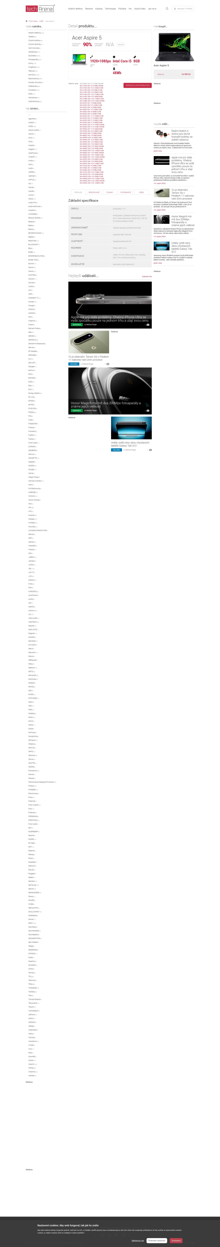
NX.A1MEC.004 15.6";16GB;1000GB (92, 101)
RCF (31, 847)
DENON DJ (33, 340)
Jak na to (152, 9)
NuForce (32, 732)
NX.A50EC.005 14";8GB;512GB (90, 114)
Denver (31, 347)
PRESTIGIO (33, 820)
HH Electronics (35, 488)
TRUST (32, 1007)
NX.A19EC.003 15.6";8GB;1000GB (91, 86)
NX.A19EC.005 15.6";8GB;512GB (91, 90)
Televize (33, 71)
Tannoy (32, 973)
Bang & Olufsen (35, 218)
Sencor (32, 889)
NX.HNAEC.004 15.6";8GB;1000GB (92, 146)
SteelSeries (33, 950)
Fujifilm (32, 435)
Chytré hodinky (35, 40)
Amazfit (32, 157)
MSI (31, 691)
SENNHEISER (34, 893)
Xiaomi (32, 1064)
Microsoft (33, 675)
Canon (32, 267)
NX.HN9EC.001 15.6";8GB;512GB (91, 144)
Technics (32, 980)
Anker (31, 161)
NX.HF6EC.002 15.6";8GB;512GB (91, 131)
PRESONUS (33, 816)
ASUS (32, 199)
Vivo (31, 1049)
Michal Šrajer (92, 325)
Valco (31, 1034)
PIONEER (33, 790)
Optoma (32, 755)
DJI (30, 359)
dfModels (32, 355)
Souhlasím (176, 1241)
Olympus (33, 740)
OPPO (31, 752)
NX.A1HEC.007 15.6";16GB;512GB (91, 94)
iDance (31, 534)
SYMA (31, 969)
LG (31, 614)
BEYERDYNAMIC (36, 233)
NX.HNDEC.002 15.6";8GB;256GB (91, 148)
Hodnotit (121, 44)
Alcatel (31, 145)
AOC (31, 164)
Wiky (31, 1053)
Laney (31, 599)
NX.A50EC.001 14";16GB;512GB (91, 109)
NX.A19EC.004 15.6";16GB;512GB (91, 88)
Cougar (32, 305)
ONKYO (32, 748)
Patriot (31, 774)
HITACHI (32, 496)
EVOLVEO (32, 408)
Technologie (110, 9)
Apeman (32, 176)
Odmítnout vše (138, 1241)
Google (32, 469)
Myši (31, 94)
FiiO (30, 416)
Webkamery (34, 86)
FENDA (32, 412)
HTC (30, 511)
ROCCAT (32, 866)
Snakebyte (33, 915)
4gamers (32, 119)
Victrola (32, 1037)
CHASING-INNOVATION (38, 530)
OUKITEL (32, 763)
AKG (30, 142)
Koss (31, 584)
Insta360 (32, 546)
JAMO (32, 565)
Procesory (33, 90)
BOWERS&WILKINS (36, 256)
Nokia (31, 725)
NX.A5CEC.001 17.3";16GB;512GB (91, 116)
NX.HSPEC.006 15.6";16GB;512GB (91, 163)
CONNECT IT (34, 298)
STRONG (33, 954)
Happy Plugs (34, 477)
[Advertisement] (46, 1121)
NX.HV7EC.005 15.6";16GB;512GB (91, 172)
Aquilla (31, 191)
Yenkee (32, 1076)
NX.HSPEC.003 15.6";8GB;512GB (91, 159)
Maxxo (31, 656)
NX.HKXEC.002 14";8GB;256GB (90, 133)
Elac (31, 386)
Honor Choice (34, 500)
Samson (32, 881)
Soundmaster (34, 931)
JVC (31, 576)
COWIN (32, 309)
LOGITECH (33, 622)
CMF (31, 294)
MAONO (32, 637)
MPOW (31, 687)
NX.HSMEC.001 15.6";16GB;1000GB (92, 157)
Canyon (32, 279)
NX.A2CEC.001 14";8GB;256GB (90, 103)
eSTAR (31, 405)
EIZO (31, 382)
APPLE (32, 180)
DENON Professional (37, 344)
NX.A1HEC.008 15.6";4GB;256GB (91, 96)
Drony (32, 63)
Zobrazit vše (147, 276)
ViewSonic (33, 1041)
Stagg (31, 946)
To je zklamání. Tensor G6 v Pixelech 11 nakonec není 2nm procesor (88, 358)
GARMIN (32, 447)
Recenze (89, 9)
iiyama (32, 542)
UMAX (32, 1018)
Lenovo (32, 610)
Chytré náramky (35, 44)
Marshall (33, 641)
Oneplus (32, 744)
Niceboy (32, 713)
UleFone (32, 1015)
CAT (30, 290)
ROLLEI (32, 870)
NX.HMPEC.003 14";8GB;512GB (91, 138)
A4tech (32, 122)
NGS (31, 710)
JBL (31, 569)
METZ (31, 671)
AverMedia (33, 214)
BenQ (31, 229)
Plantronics (33, 793)
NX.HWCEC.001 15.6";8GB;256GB (91, 174)
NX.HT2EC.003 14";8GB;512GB (90, 166)
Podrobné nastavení (156, 1241)
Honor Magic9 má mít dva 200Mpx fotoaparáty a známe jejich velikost (106, 404)
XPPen (32, 1068)
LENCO (31, 607)
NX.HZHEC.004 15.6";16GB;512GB (92, 183)
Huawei (32, 515)
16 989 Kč (186, 74)
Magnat (32, 633)
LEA (30, 603)
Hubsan (32, 519)
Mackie (32, 626)
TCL (31, 976)
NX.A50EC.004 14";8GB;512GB (90, 112)
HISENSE (33, 492)
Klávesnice (34, 98)
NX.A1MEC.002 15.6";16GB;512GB (92, 99)
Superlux (32, 961)
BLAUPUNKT (34, 244)
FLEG (31, 420)
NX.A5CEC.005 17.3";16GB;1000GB (92, 125)
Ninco (31, 721)
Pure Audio (33, 824)
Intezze (32, 549)
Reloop (31, 854)
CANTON (32, 275)
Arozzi (31, 195)
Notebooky (34, 52)
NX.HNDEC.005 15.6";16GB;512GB (92, 150)
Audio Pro (33, 203)
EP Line (32, 397)
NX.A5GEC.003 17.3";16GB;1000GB (92, 127)
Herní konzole (34, 48)
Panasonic (33, 771)
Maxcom (33, 652)
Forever (32, 427)
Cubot (31, 325)
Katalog (98, 9)
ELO (31, 389)
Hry (130, 9)
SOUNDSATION (35, 938)
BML (30, 248)
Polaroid (32, 801)
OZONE (32, 767)
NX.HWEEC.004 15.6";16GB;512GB (92, 179)
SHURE (32, 900)
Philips (32, 786)
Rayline (32, 835)
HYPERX (32, 523)
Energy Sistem (35, 393)
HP (31, 508)
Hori (30, 504)
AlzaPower (33, 153)
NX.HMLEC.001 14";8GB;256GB (90, 135)
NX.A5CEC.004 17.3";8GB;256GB (91, 122)
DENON (32, 336)
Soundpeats (33, 935)
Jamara (32, 561)
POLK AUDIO (34, 805)
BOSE (31, 252)
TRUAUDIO (33, 1003)
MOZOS (32, 683)
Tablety (32, 37)
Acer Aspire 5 (49, 21)
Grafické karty (35, 101)
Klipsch (32, 580)
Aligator (32, 149)
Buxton (32, 264)
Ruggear (32, 874)
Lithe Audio (33, 618)
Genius (32, 454)
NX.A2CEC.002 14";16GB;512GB (91, 105)
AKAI (31, 138)
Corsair (32, 302)
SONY (32, 923)
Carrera (32, 283)
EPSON (32, 401)
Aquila (31, 187)
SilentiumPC (33, 908)
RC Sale (32, 843)
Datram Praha (34, 328)
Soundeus (33, 927)
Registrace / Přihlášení (185, 9)
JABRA (32, 557)
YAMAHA (33, 1072)
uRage (31, 1026)
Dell (31, 332)
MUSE (31, 694)
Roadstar (32, 862)
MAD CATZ (33, 630)
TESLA (31, 984)
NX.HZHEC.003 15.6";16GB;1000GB (92, 181)
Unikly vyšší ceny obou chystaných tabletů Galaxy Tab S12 (130, 444)
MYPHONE (33, 698)
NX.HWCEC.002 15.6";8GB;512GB (91, 176)
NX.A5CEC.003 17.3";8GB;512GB (91, 120)
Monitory (33, 75)
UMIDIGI (32, 1022)
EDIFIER (32, 378)
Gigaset (32, 462)
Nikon (31, 717)
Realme (32, 851)
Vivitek (31, 1045)
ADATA (31, 134)
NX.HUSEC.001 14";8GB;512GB (90, 168)
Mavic (31, 649)
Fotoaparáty (34, 59)
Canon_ (32, 271)
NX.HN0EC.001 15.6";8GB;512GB (91, 140)
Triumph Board (35, 999)
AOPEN (32, 172)
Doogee (32, 366)
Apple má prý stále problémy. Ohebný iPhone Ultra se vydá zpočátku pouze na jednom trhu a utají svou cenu (109, 318)
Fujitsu (32, 439)
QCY (30, 828)
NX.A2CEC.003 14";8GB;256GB (90, 107)
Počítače (122, 9)
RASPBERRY (34, 832)
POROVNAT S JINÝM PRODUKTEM (137, 85)
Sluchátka (34, 56)
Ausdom (32, 210)
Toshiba (32, 992)
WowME (32, 1056)
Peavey (32, 778)
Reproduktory (35, 79)
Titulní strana (33, 21)
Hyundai (32, 527)
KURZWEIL (33, 591)
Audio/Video (139, 9)
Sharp (31, 896)
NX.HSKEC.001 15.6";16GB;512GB (91, 155)
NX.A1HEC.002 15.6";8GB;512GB (91, 92)
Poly (31, 809)
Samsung (33, 885)
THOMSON (33, 988)
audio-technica (35, 206)
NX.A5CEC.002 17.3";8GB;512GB (91, 118)
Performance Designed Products (42, 782)
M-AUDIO (32, 645)
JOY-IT (31, 572)
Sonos (32, 919)
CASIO (31, 286)
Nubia (31, 729)
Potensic (32, 813)
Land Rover (33, 595)
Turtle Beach (34, 1011)
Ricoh (31, 858)
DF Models (33, 351)
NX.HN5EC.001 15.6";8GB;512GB (91, 142)
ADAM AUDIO (34, 130)
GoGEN (32, 466)
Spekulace (77, 325)
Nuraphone (33, 736)
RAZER (32, 839)
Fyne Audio (33, 443)
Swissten (32, 965)
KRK (30, 588)
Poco (31, 797)
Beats (31, 225)
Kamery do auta (35, 82)
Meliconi (32, 668)
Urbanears (33, 1030)
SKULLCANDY (35, 912)
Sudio (31, 957)
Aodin (31, 168)
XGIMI (32, 1060)
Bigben (31, 237)
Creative (32, 321)
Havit (31, 485)
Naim (31, 702)
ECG (30, 374)
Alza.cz (160, 74)
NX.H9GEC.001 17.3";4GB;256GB (91, 129)
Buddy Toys (33, 260)
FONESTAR (33, 424)
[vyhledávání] (167, 8)
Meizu (31, 664)
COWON (32, 313)
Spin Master (33, 942)
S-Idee (31, 904)
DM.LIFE (32, 363)
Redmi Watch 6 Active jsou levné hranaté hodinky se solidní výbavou (182, 135)
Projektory (34, 67)
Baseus (32, 222)
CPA (30, 317)
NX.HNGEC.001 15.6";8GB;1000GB (92, 153)
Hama (31, 473)
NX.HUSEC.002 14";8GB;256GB (90, 170)
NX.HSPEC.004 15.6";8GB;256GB (91, 161)
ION (30, 553)
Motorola (33, 679)
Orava (31, 759)
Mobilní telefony (75, 9)
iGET (31, 538)
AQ (30, 183)
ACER (41, 21)
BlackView (33, 241)
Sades (32, 877)
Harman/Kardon (36, 481)
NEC (31, 706)
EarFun (32, 370)
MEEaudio (33, 660)
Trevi (31, 995)
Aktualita (73, 364)
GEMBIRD (33, 450)
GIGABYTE (33, 458)
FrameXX (32, 431)
